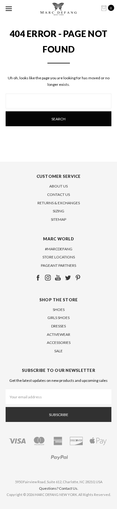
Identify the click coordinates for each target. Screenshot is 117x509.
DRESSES (58, 326)
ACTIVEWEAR (58, 334)
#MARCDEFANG (58, 249)
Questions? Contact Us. (58, 488)
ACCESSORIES (59, 342)
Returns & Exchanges (58, 203)
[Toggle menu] (8, 8)
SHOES (59, 309)
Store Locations (58, 257)
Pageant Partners (58, 265)
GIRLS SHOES (58, 317)
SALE (58, 351)
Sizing (58, 211)
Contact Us (58, 194)
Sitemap (58, 219)
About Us (58, 186)
